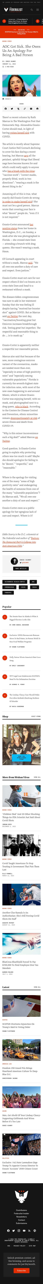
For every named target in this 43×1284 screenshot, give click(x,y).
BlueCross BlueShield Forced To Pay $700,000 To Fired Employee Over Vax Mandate (20, 965)
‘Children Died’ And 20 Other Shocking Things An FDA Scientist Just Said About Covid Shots (21, 817)
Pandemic (8, 593)
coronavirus (9, 587)
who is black (21, 406)
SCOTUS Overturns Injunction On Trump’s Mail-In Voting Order (18, 1025)
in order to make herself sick (17, 201)
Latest (5, 987)
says (26, 155)
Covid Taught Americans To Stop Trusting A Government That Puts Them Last (20, 866)
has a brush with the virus (21, 171)
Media (34, 587)
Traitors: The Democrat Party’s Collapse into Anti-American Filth (20, 542)
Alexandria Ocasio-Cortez (15, 582)
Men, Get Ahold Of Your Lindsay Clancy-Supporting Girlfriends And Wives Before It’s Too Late (21, 1118)
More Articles (21, 569)
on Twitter (12, 316)
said (30, 262)
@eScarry (25, 562)
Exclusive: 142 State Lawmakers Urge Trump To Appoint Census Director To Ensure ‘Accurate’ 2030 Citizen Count (20, 1165)
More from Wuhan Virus (15, 777)
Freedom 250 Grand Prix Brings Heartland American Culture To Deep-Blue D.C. (20, 1071)
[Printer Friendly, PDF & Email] (37, 109)
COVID (23, 587)
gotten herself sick (19, 132)
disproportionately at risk (24, 418)
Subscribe (21, 1270)
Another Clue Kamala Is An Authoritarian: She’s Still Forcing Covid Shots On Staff (20, 915)
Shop (5, 716)
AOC (33, 582)
